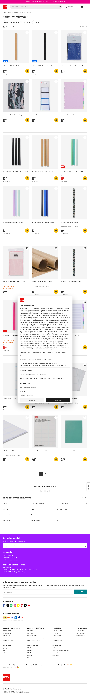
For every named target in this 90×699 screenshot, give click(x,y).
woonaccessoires (8, 640)
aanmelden (80, 592)
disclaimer (18, 665)
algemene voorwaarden (47, 665)
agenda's (5, 503)
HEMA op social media (33, 640)
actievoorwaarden (57, 648)
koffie (4, 653)
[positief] (42, 491)
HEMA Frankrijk (80, 635)
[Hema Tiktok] (25, 605)
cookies (58, 665)
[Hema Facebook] (4, 605)
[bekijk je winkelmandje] (82, 7)
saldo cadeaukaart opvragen (60, 650)
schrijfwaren (6, 509)
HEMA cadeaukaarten (33, 648)
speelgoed (6, 648)
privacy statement (8, 665)
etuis (32, 509)
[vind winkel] (85, 546)
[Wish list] (78, 7)
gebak (5, 650)
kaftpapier (26, 22)
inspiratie (29, 655)
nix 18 (63, 665)
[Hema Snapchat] (18, 605)
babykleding (6, 635)
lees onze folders (32, 635)
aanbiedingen (35, 520)
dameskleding (7, 630)
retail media (55, 655)
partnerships (56, 653)
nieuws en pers (56, 638)
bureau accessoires (37, 515)
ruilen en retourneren (11, 560)
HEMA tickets (31, 650)
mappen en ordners (66, 515)
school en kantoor (13, 12)
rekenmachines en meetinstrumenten (14, 515)
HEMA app (30, 630)
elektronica (63, 509)
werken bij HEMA (57, 633)
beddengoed (7, 638)
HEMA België (80, 630)
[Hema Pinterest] (22, 605)
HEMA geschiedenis (58, 640)
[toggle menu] (86, 7)
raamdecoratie (7, 645)
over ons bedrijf (57, 630)
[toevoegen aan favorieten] (27, 32)
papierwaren (64, 503)
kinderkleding (7, 633)
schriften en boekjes (37, 503)
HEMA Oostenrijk (81, 638)
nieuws (29, 657)
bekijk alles (83, 498)
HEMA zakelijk (56, 643)
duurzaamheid (56, 635)
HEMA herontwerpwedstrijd (35, 643)
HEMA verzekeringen (33, 653)
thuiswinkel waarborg (9, 667)
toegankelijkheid (34, 665)
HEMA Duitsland (80, 633)
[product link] (16, 46)
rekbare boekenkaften (11, 22)
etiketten (37, 22)
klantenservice (56, 645)
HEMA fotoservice (32, 645)
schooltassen (7, 520)
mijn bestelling (8, 555)
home (4, 12)
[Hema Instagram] (15, 605)
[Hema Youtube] (29, 605)
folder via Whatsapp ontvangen (36, 638)
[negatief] (47, 491)
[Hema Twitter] (8, 605)
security (25, 665)
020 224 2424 (7, 568)
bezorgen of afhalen (10, 557)
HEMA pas (30, 633)
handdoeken (6, 643)
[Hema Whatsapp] (11, 605)
